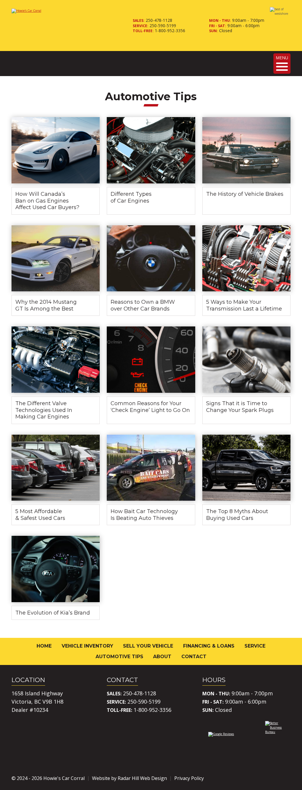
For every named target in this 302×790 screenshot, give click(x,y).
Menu (282, 57)
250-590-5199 (163, 25)
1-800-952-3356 (170, 30)
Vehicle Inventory (87, 646)
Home (44, 646)
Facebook (252, 778)
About (162, 656)
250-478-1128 (159, 20)
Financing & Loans (208, 646)
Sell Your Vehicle (148, 646)
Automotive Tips (119, 656)
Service (254, 646)
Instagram (269, 778)
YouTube (285, 778)
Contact (193, 656)
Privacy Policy (189, 778)
